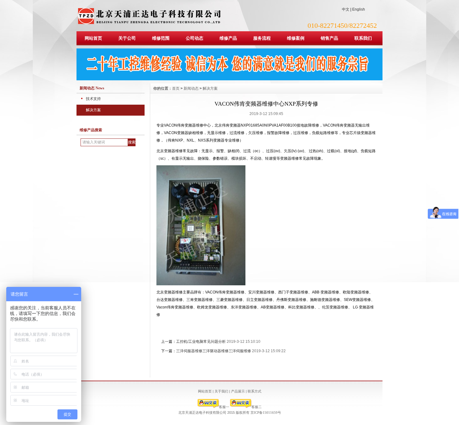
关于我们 (221, 391)
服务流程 (262, 38)
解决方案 (93, 110)
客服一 (224, 407)
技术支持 (93, 99)
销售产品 (329, 38)
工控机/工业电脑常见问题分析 (201, 341)
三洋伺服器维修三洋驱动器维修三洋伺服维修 (213, 351)
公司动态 (194, 38)
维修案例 (295, 38)
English (358, 9)
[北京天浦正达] (229, 78)
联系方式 (254, 391)
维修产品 (228, 38)
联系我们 (363, 38)
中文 (345, 9)
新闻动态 (191, 88)
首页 (176, 88)
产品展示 (238, 391)
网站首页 (93, 38)
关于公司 (127, 38)
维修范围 (161, 38)
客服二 (256, 407)
